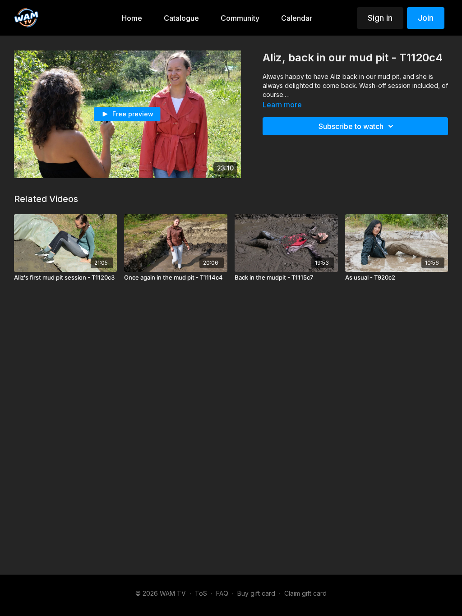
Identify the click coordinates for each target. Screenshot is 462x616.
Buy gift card (256, 593)
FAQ (222, 593)
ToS (201, 593)
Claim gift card (305, 593)
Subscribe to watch (351, 126)
